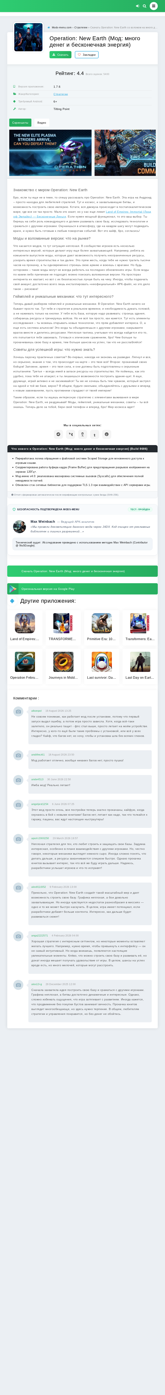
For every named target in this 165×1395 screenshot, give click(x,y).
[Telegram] (58, 434)
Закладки (89, 54)
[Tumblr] (94, 434)
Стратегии (61, 94)
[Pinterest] (106, 434)
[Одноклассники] (82, 434)
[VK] (70, 434)
